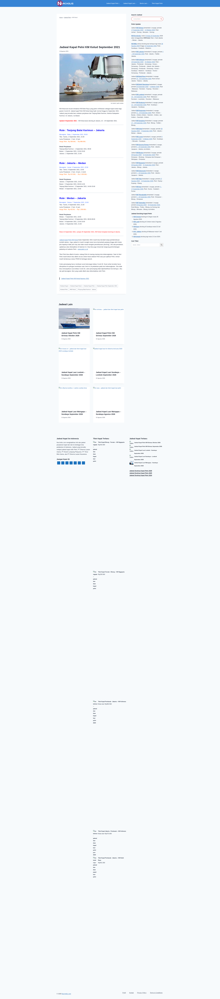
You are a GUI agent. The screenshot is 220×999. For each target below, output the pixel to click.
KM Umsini (136, 236)
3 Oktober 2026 (154, 86)
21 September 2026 (149, 165)
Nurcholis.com (66, 994)
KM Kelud (73, 289)
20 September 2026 (142, 86)
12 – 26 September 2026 (138, 105)
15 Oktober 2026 (150, 62)
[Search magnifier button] (161, 19)
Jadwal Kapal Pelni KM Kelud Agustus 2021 (75, 278)
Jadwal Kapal (64, 286)
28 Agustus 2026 (136, 155)
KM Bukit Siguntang (142, 84)
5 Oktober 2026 (147, 139)
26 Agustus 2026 (136, 165)
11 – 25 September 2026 (143, 113)
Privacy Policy (141, 993)
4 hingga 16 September (152, 36)
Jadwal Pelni (67, 17)
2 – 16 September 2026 (143, 173)
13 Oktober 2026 (150, 30)
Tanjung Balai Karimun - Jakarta (87, 289)
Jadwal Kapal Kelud (76, 286)
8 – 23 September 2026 (143, 147)
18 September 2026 (137, 62)
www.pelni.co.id (83, 249)
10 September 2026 (151, 46)
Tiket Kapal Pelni (157, 3)
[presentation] (74, 318)
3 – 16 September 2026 (143, 197)
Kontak (131, 993)
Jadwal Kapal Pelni (89, 286)
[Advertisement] (91, 32)
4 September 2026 (146, 131)
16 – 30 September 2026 (143, 78)
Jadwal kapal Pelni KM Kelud (68, 240)
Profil (124, 993)
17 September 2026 (137, 30)
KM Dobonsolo (141, 171)
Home (61, 17)
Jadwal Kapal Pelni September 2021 (107, 286)
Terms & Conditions (156, 993)
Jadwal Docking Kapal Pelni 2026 (141, 471)
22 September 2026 (149, 155)
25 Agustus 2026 (141, 205)
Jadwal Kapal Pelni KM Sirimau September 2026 (148, 446)
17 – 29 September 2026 (138, 123)
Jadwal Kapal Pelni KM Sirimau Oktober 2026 (147, 442)
